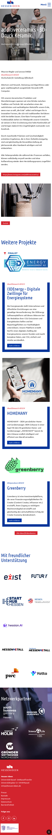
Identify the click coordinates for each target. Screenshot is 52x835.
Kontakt (4, 795)
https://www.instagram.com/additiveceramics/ (20, 174)
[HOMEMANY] (26, 379)
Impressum (5, 798)
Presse (4, 792)
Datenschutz (6, 802)
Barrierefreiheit (7, 805)
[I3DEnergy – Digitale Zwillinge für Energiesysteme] (26, 264)
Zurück (5, 223)
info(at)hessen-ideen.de (11, 786)
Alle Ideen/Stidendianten (26, 533)
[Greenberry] (26, 465)
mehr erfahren (14, 345)
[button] (1, 9)
